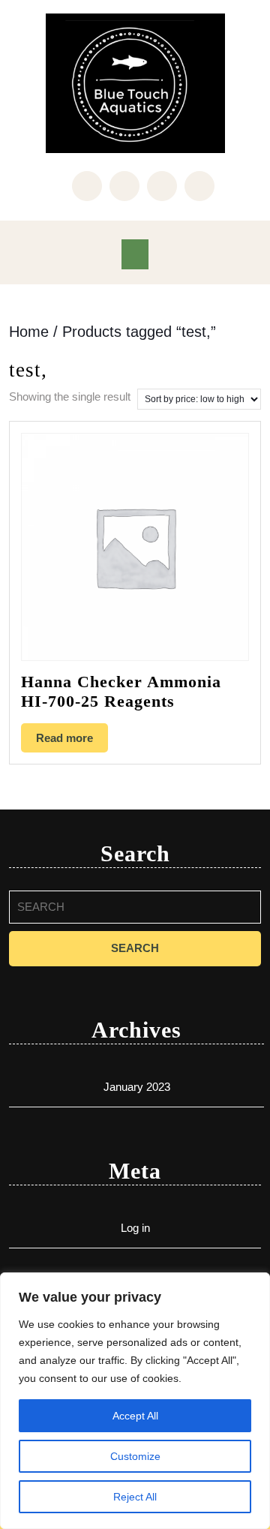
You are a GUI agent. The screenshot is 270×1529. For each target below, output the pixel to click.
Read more (64, 737)
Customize (135, 1456)
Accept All (135, 1416)
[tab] (135, 254)
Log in (135, 1227)
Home (29, 331)
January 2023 (137, 1086)
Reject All (135, 1497)
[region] (135, 1400)
